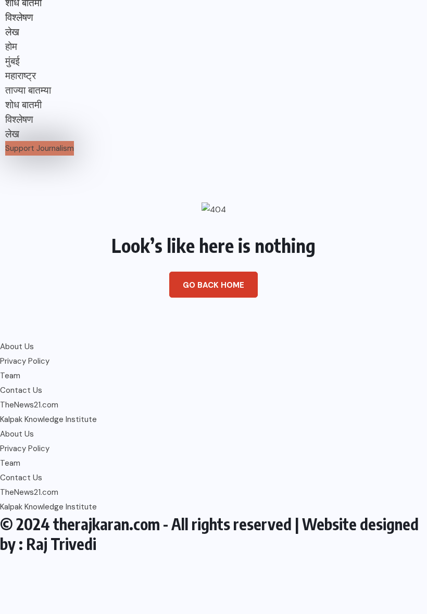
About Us (17, 346)
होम (11, 46)
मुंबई (12, 61)
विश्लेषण (19, 17)
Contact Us (21, 390)
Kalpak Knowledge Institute (48, 419)
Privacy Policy (24, 361)
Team (10, 375)
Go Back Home (213, 285)
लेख (12, 32)
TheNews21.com (29, 405)
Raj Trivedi (61, 544)
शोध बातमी (23, 104)
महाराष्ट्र (20, 75)
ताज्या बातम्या (28, 90)
